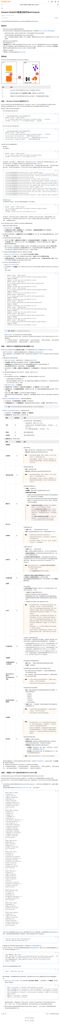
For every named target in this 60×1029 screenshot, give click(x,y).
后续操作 (53, 531)
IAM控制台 (10, 228)
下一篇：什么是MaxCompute (52, 1013)
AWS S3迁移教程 (48, 349)
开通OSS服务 (21, 52)
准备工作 (12, 42)
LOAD (17, 949)
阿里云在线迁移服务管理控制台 (12, 398)
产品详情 (56, 17)
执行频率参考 (41, 749)
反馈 (32, 1020)
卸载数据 (47, 106)
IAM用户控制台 (11, 385)
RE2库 (43, 588)
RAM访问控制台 (11, 360)
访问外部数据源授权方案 (35, 945)
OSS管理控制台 (9, 352)
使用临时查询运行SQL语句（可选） (23, 787)
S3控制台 (33, 162)
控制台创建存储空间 (38, 352)
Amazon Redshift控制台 (13, 254)
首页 (2, 8)
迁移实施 (55, 403)
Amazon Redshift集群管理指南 (46, 31)
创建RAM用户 (33, 360)
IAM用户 (36, 372)
